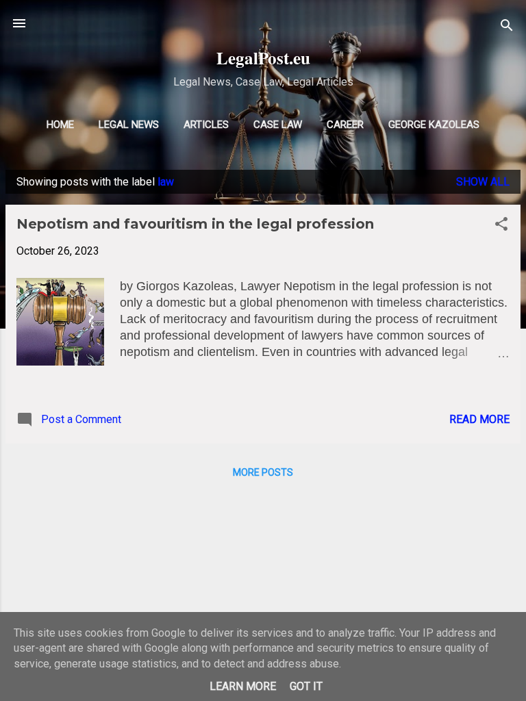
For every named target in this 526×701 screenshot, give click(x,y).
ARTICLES (206, 124)
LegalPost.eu (263, 58)
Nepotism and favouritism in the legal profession (195, 224)
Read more (479, 419)
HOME (60, 124)
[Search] (507, 28)
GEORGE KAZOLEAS (433, 124)
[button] (501, 226)
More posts (263, 472)
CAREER (345, 124)
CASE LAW (277, 124)
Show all (483, 181)
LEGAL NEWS (129, 124)
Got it (306, 686)
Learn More (243, 686)
